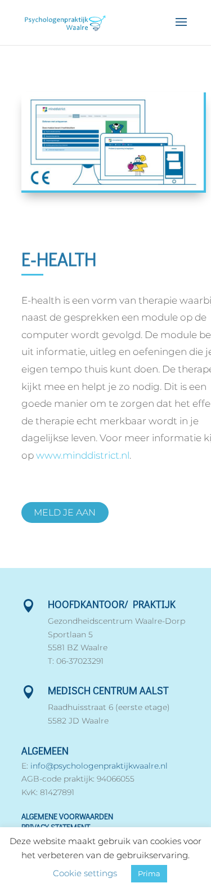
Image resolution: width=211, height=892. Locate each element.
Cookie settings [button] (85, 873)
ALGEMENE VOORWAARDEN (67, 816)
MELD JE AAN (65, 512)
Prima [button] (149, 873)
